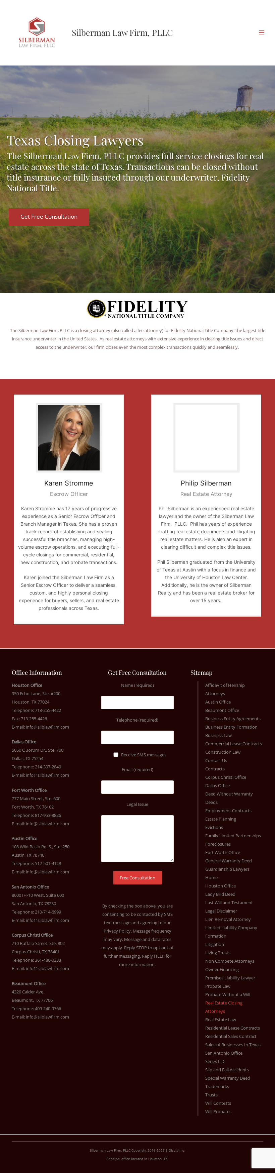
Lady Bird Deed (220, 894)
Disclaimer (177, 1150)
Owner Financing (222, 969)
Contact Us (216, 760)
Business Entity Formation (231, 727)
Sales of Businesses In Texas (233, 1045)
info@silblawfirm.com (47, 727)
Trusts (211, 1095)
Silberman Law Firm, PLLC (122, 32)
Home (211, 877)
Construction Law (222, 752)
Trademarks (217, 1086)
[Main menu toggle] (261, 32)
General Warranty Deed (228, 861)
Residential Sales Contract (231, 1036)
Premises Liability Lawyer (230, 978)
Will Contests (218, 1103)
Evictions (214, 827)
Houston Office (220, 886)
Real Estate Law (220, 1020)
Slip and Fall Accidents (227, 1070)
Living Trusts (217, 953)
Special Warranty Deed (227, 1078)
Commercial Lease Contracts (233, 744)
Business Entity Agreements (233, 719)
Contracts (215, 769)
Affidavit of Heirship (225, 685)
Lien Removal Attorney (228, 919)
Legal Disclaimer (221, 911)
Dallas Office (217, 785)
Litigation (214, 944)
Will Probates (218, 1111)
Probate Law (217, 986)
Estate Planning (220, 819)
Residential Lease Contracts (232, 1028)
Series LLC (215, 1061)
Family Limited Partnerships (233, 836)
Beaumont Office (222, 710)
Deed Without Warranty (229, 794)
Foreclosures (218, 844)
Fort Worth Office (222, 852)
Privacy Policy (117, 931)
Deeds (211, 802)
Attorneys (215, 693)
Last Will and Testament (229, 902)
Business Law (218, 735)
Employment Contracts (228, 811)
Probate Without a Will (227, 994)
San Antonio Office (223, 1053)
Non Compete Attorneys (229, 961)
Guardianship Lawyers (227, 869)
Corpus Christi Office (225, 777)
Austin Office (218, 702)
